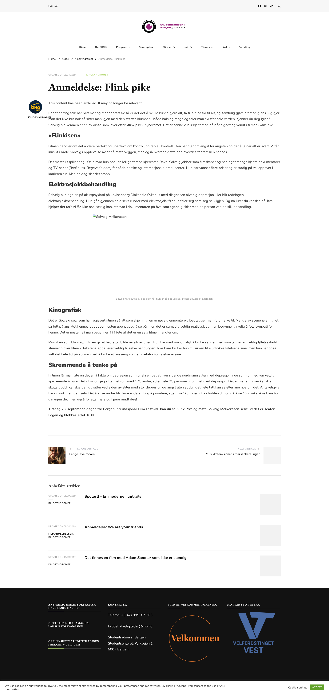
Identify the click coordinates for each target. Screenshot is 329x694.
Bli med (167, 47)
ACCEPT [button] (317, 687)
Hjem (82, 47)
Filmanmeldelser (60, 533)
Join (186, 47)
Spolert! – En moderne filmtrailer (114, 496)
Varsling (244, 47)
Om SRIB (101, 47)
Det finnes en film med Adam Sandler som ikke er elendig (136, 557)
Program (121, 47)
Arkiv (226, 47)
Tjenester (207, 47)
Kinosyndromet (97, 74)
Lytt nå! (53, 6)
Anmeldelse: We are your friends (114, 527)
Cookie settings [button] (297, 687)
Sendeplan (146, 47)
